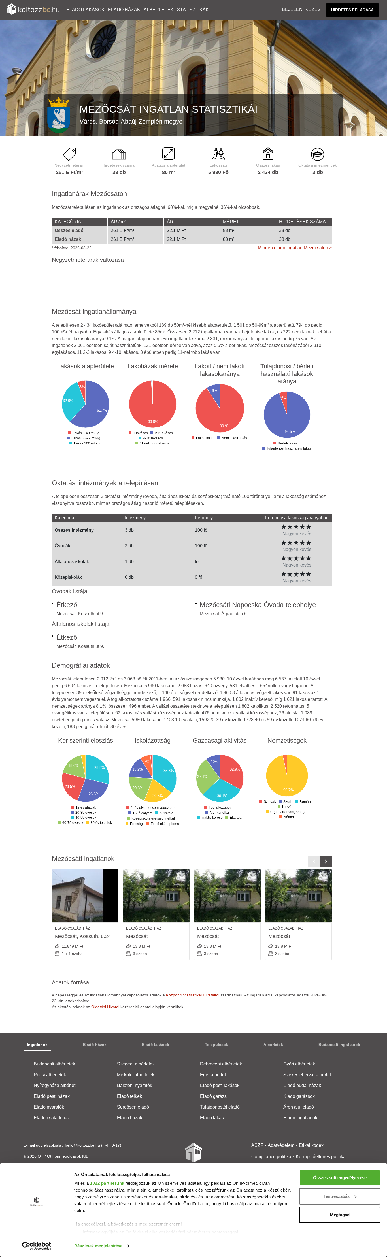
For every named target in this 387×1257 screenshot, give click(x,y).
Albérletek (159, 9)
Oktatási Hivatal (105, 1007)
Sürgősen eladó (133, 1107)
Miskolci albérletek (135, 1074)
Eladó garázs (213, 1096)
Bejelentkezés (301, 9)
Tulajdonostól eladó (220, 1107)
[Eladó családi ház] (85, 895)
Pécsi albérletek (50, 1074)
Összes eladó (69, 230)
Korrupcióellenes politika (321, 1156)
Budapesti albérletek (54, 1064)
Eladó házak (124, 9)
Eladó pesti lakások (219, 1085)
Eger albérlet (213, 1074)
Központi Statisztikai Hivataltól (192, 995)
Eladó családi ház (52, 1117)
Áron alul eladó (298, 1107)
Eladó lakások (85, 9)
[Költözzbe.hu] (33, 9)
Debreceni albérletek (221, 1064)
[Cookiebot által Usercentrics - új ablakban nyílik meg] (36, 1246)
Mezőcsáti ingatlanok (83, 858)
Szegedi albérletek (136, 1064)
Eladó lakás (212, 1117)
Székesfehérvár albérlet (307, 1074)
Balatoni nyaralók (134, 1085)
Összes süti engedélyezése (340, 1177)
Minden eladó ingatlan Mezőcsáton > (295, 247)
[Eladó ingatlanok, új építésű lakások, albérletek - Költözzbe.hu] (193, 1156)
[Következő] (326, 861)
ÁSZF (257, 1145)
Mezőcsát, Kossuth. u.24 (83, 936)
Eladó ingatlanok (300, 1117)
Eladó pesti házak (52, 1096)
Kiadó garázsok (299, 1096)
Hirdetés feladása (352, 10)
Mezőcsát (137, 936)
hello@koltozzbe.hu (82, 1145)
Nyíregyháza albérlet (54, 1085)
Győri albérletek (299, 1064)
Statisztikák (193, 9)
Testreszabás (337, 1196)
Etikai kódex (311, 1145)
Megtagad (340, 1214)
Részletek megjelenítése (98, 1245)
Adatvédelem (281, 1145)
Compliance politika (271, 1156)
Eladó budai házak (302, 1085)
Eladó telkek (129, 1096)
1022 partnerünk (107, 1183)
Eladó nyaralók (49, 1107)
